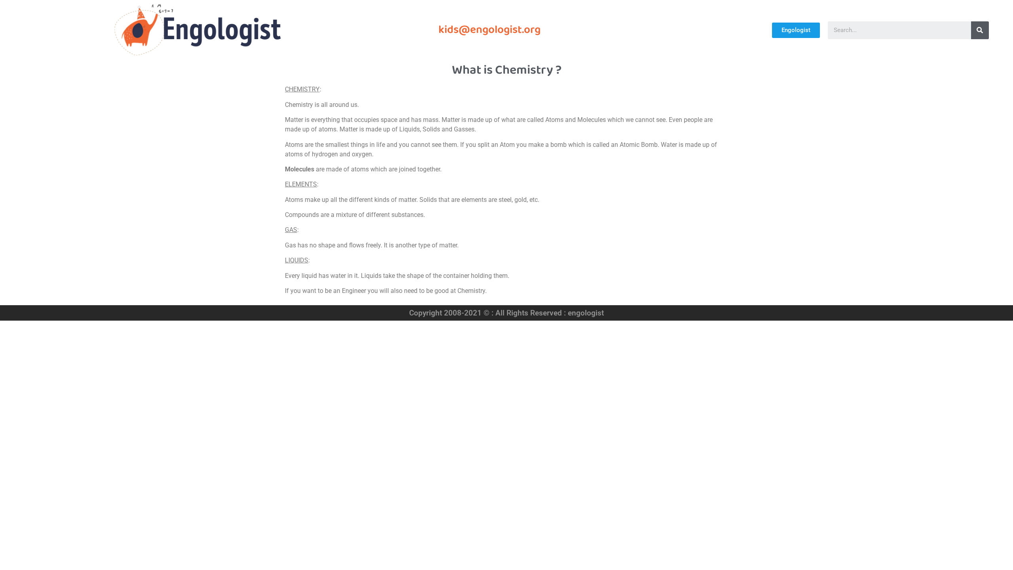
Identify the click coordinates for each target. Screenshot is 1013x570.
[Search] (980, 30)
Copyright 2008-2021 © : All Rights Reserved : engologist (506, 312)
